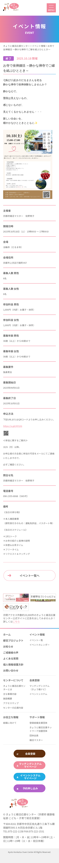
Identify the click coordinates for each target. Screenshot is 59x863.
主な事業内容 (10, 693)
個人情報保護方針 (13, 664)
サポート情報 (37, 717)
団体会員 (34, 735)
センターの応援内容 (13, 707)
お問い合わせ (10, 670)
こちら (16, 621)
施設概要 (7, 698)
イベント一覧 (36, 640)
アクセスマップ (11, 703)
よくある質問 (10, 658)
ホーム (7, 634)
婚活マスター (36, 740)
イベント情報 (37, 634)
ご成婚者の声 (10, 652)
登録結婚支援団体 (38, 722)
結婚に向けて (10, 722)
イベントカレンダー (40, 644)
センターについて (13, 680)
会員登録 (35, 680)
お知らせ (8, 646)
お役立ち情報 (10, 717)
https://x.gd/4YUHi (12, 426)
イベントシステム (38, 693)
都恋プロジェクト (13, 640)
